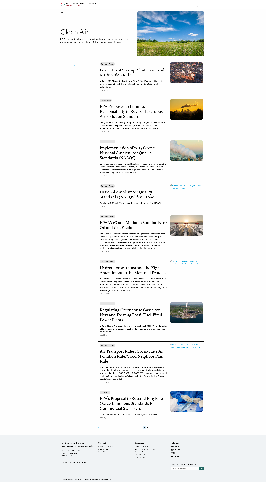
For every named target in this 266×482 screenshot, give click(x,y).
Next (200, 428)
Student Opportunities (105, 446)
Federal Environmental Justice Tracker (148, 449)
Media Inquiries (67, 66)
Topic (62, 13)
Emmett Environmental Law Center (74, 462)
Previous (103, 428)
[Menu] (201, 5)
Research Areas (140, 454)
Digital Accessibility (105, 479)
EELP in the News (140, 457)
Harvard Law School (75, 479)
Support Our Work (104, 452)
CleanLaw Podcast (141, 452)
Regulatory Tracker (141, 446)
